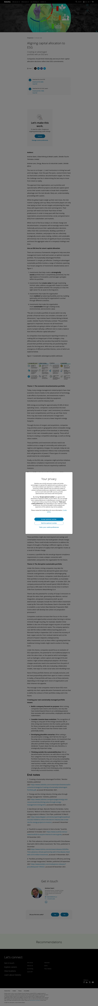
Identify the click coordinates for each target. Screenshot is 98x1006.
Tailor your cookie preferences (49, 527)
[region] (49, 503)
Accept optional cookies (49, 519)
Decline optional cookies (49, 523)
